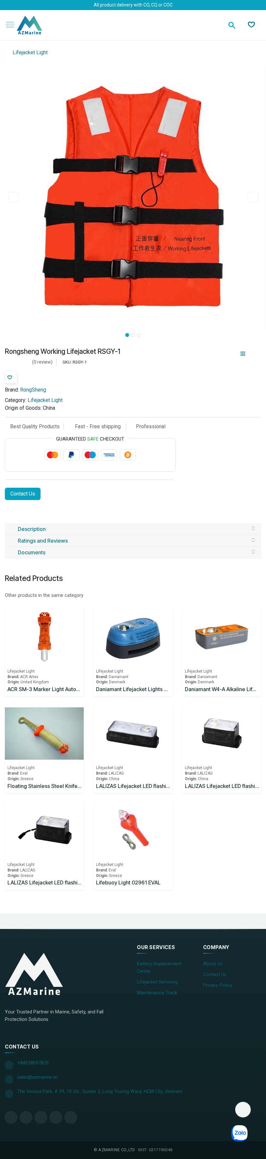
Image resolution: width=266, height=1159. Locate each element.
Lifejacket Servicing (157, 982)
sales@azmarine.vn (37, 1077)
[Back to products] (243, 354)
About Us (213, 964)
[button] (13, 197)
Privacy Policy (217, 985)
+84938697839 (33, 1063)
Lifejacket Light (29, 52)
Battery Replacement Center (159, 967)
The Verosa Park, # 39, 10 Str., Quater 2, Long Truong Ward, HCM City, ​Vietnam (99, 1091)
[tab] (133, 529)
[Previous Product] (232, 353)
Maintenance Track (157, 993)
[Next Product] (254, 353)
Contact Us (22, 494)
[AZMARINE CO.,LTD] (34, 974)
